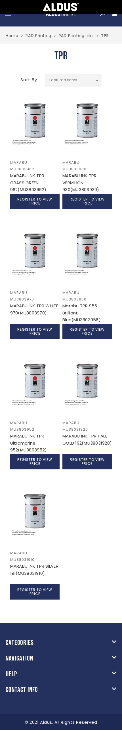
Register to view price (34, 201)
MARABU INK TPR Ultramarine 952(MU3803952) (28, 443)
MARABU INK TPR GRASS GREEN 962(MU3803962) (28, 183)
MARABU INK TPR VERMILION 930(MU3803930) (80, 183)
